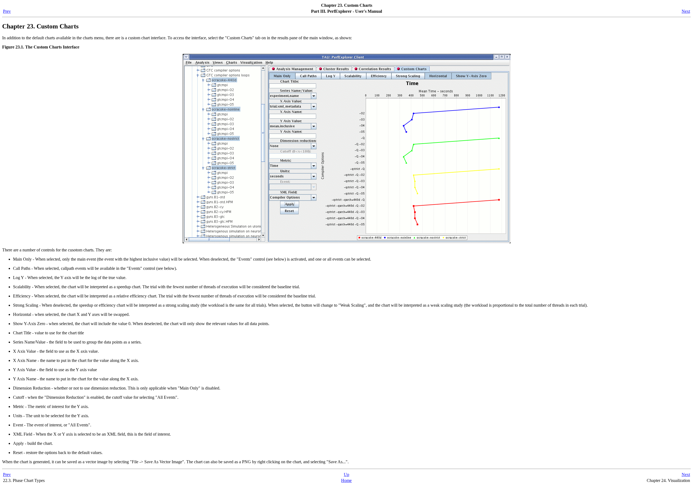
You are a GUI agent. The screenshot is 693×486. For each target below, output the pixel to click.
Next (686, 11)
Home (346, 480)
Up (346, 474)
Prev (7, 11)
